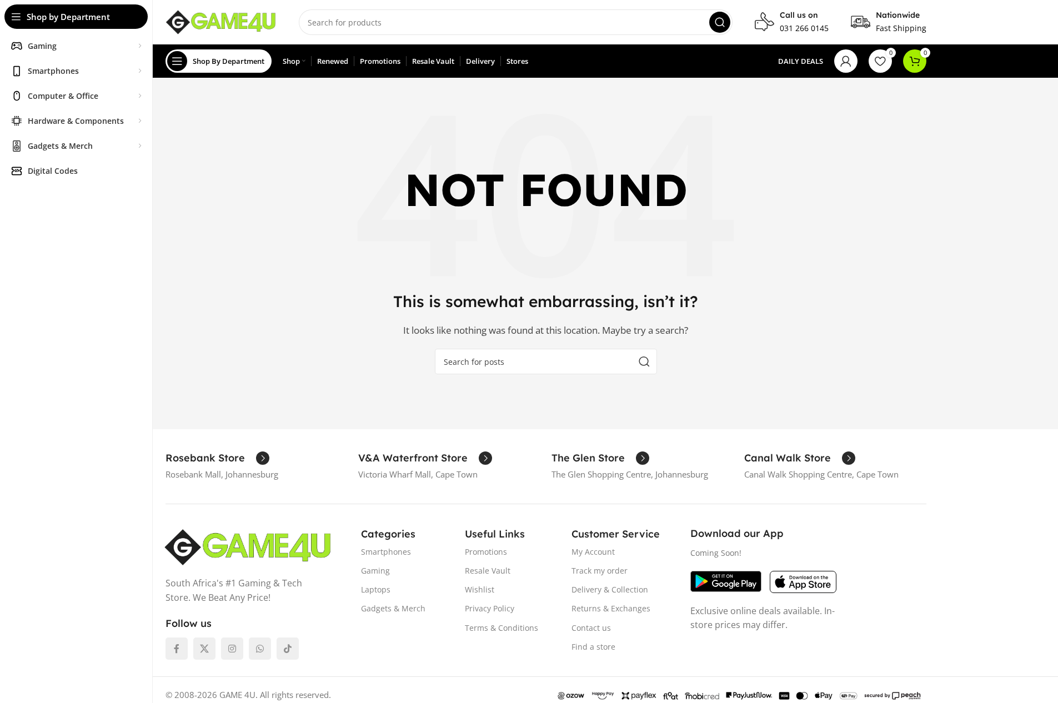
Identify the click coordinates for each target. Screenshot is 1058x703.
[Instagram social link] (232, 648)
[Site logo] (221, 21)
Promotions (486, 551)
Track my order (599, 570)
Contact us (591, 627)
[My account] (846, 61)
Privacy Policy (489, 608)
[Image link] (248, 546)
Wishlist (479, 589)
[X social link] (204, 648)
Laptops (375, 589)
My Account (593, 551)
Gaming (375, 570)
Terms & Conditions (501, 627)
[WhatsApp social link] (260, 648)
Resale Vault (487, 570)
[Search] (719, 22)
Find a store (593, 646)
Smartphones (386, 551)
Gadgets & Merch (393, 608)
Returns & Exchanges (610, 608)
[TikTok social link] (288, 648)
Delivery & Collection (609, 589)
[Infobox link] (792, 22)
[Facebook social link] (177, 648)
